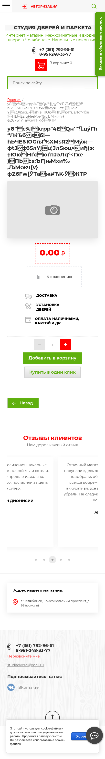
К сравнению (59, 276)
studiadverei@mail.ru (25, 665)
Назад (26, 402)
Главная (14, 100)
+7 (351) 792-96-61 (56, 49)
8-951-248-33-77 (55, 54)
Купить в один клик (52, 372)
